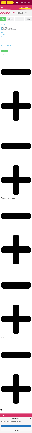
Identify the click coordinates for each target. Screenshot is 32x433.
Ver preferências (16, 430)
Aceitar (16, 425)
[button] (30, 418)
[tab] (3, 19)
